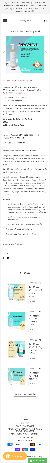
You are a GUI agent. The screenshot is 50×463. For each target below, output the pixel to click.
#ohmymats (25, 20)
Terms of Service (25, 437)
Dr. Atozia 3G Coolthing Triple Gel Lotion (35, 348)
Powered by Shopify (34, 456)
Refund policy (25, 440)
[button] (32, 301)
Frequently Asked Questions (25, 434)
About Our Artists (25, 426)
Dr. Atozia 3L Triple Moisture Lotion (33, 320)
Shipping (25, 423)
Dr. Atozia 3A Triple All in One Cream (35, 291)
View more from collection (25, 394)
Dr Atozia (25, 273)
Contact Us (38, 460)
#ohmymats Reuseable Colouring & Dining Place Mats (25, 430)
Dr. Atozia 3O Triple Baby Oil (33, 376)
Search (25, 419)
